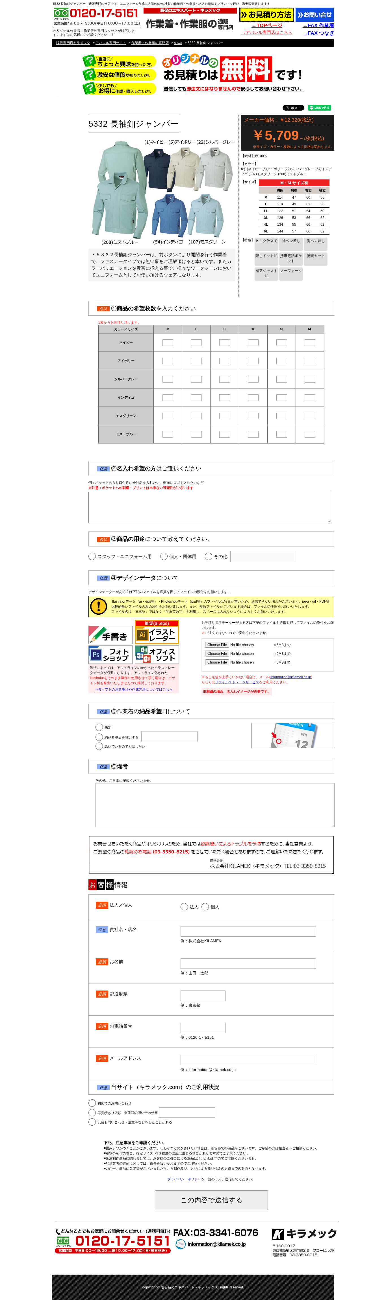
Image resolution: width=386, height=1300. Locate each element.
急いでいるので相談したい (125, 746)
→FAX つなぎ (318, 33)
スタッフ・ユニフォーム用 (124, 556)
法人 (194, 906)
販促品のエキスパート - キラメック (187, 1287)
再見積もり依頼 (109, 1113)
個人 (215, 906)
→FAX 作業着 (318, 25)
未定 (108, 728)
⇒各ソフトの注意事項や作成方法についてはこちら (134, 689)
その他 (220, 556)
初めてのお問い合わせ (114, 1103)
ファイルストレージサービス (237, 682)
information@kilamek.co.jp (290, 677)
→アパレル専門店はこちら (266, 32)
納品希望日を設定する (121, 737)
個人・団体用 (182, 556)
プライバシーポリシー (184, 1179)
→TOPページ (266, 25)
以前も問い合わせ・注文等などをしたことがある (134, 1122)
